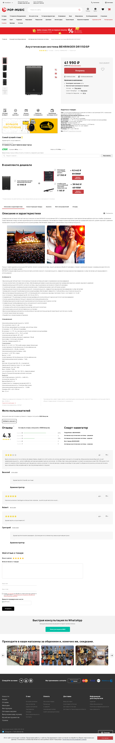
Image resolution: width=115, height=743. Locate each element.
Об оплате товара (48, 701)
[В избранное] (103, 71)
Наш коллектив (30, 704)
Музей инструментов (10, 717)
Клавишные (61, 16)
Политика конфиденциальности (99, 706)
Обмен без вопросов (96, 704)
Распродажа (108, 19)
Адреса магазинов (31, 706)
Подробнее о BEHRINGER (72, 432)
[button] (3, 655)
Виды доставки (67, 701)
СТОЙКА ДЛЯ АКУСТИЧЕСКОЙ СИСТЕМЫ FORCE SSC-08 (62, 186)
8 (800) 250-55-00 (24, 3)
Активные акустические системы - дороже (78, 438)
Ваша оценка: (7, 558)
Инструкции (7, 708)
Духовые (48, 19)
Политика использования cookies (74, 739)
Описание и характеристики (13, 207)
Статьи (20, 23)
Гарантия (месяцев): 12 (9, 403)
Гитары (4, 16)
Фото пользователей (62, 207)
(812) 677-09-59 (38, 3)
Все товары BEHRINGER (71, 441)
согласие (11, 593)
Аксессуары (58, 19)
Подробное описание (74, 131)
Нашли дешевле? (104, 63)
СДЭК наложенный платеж (51, 712)
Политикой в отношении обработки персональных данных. (19, 595)
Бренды (12, 23)
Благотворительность (32, 714)
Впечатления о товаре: (10, 562)
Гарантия (92, 701)
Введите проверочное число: (13, 599)
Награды (28, 712)
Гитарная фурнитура (48, 16)
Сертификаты (30, 709)
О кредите (46, 706)
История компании (31, 701)
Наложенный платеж (49, 709)
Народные (28, 19)
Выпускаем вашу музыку (12, 714)
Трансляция (70, 19)
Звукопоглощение (83, 19)
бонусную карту (75, 65)
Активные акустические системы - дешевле (78, 435)
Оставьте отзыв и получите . (34, 428)
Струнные (104, 16)
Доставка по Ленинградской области (74, 709)
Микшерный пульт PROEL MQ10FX (61, 171)
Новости (5, 696)
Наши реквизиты (95, 709)
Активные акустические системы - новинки (78, 444)
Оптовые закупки (9, 711)
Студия (4, 19)
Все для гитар (33, 16)
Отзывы (75, 207)
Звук (70, 16)
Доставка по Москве (69, 706)
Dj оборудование (91, 16)
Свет (11, 19)
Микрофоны (79, 16)
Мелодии (6, 705)
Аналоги (48, 207)
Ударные (19, 19)
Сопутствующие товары (34, 207)
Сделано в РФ (96, 19)
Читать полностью (7, 143)
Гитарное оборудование (18, 16)
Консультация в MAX (57, 629)
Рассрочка (46, 704)
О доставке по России (70, 704)
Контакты (29, 717)
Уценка (4, 23)
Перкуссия (38, 19)
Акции (4, 699)
